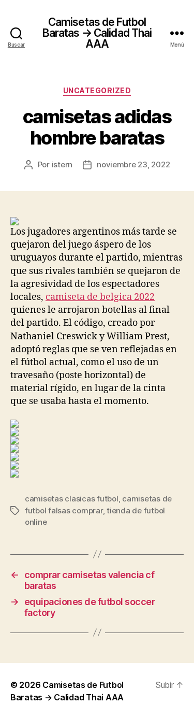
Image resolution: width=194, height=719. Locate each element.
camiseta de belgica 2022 (100, 297)
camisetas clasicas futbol (71, 499)
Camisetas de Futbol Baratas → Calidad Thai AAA (97, 33)
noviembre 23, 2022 (133, 164)
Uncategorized (97, 90)
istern (62, 164)
